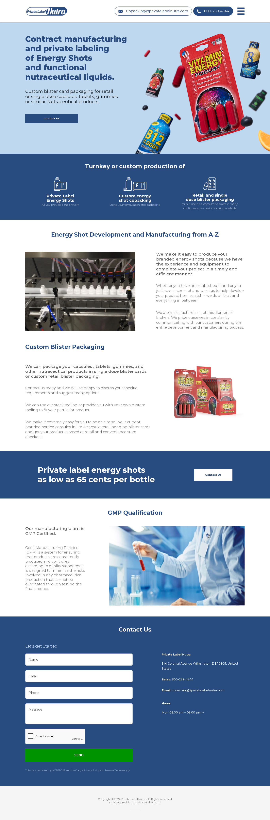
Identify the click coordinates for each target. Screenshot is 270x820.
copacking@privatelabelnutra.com (198, 690)
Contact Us (51, 118)
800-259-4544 (182, 679)
